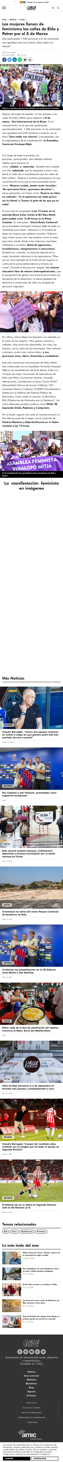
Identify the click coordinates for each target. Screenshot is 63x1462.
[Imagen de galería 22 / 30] (10, 623)
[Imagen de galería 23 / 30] (31, 623)
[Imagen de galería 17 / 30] (31, 588)
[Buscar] (58, 7)
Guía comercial (31, 1376)
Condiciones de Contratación (31, 1418)
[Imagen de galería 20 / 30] (31, 605)
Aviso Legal (31, 1403)
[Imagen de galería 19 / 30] (10, 605)
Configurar (39, 1458)
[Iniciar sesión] (53, 7)
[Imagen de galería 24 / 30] (52, 623)
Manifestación (27, 1231)
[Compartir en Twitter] (9, 59)
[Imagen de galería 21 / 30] (52, 605)
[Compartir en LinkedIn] (14, 59)
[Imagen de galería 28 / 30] (10, 657)
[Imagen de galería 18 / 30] (52, 588)
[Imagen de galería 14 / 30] (31, 571)
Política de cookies (17, 1449)
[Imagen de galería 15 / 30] (52, 571)
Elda (5, 1231)
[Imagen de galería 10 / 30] (10, 554)
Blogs (31, 1387)
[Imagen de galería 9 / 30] (52, 536)
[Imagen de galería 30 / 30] (52, 657)
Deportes (8, 725)
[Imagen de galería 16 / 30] (10, 588)
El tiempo (31, 1395)
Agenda (31, 1391)
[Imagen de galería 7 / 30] (10, 536)
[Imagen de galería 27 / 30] (52, 640)
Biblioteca (31, 1379)
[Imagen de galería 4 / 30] (10, 519)
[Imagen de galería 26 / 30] (31, 640)
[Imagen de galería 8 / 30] (31, 536)
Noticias (31, 1372)
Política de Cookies (31, 1408)
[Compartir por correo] (25, 59)
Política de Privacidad (31, 1413)
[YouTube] (31, 1351)
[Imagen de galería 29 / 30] (31, 657)
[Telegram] (43, 1351)
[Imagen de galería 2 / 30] (31, 502)
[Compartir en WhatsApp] (20, 59)
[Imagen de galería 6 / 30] (52, 519)
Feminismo (41, 1231)
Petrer (14, 1231)
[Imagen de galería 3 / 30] (52, 502)
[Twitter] (25, 1351)
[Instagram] (37, 1351)
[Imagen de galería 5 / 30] (31, 519)
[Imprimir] (30, 59)
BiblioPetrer (31, 1383)
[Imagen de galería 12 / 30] (52, 554)
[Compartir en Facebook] (4, 59)
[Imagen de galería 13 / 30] (10, 571)
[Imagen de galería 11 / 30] (31, 554)
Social (7, 844)
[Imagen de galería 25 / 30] (10, 640)
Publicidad (32, 1422)
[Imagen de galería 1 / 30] (10, 502)
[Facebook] (19, 1351)
